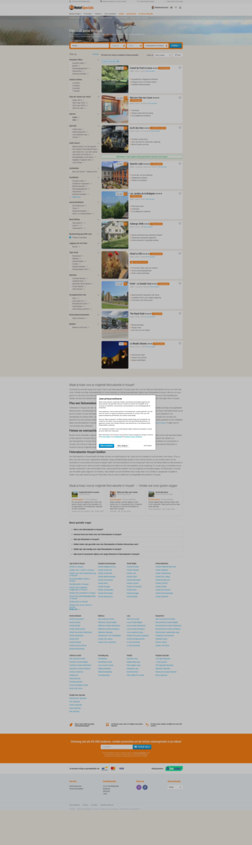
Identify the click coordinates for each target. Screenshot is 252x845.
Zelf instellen (148, 446)
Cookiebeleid (118, 436)
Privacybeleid (105, 436)
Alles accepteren (106, 446)
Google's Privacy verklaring (133, 436)
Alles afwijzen (122, 446)
